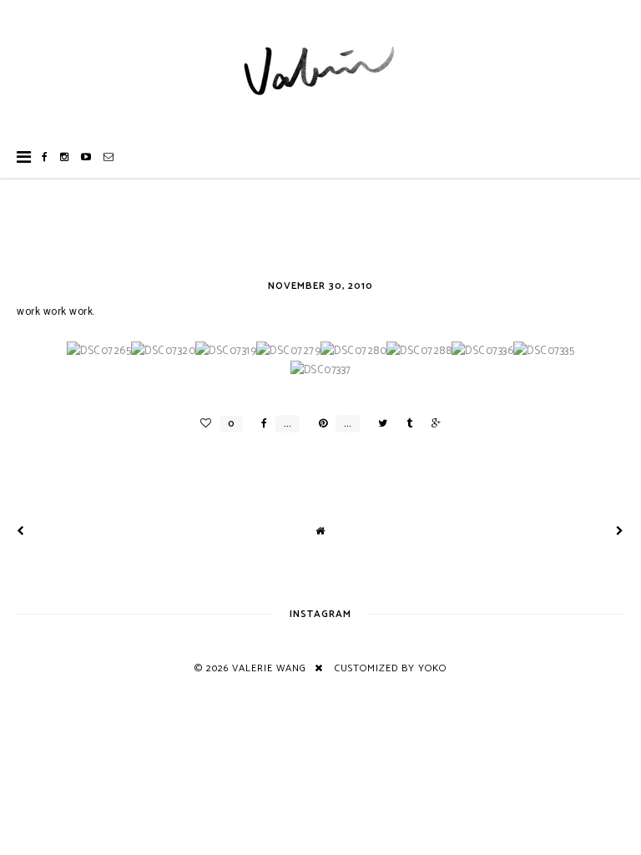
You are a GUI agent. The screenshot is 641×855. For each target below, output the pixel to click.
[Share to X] (378, 424)
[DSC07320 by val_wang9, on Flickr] (163, 351)
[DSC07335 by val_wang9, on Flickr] (543, 351)
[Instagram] (64, 157)
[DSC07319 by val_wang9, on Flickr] (225, 351)
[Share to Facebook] (260, 424)
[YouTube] (86, 157)
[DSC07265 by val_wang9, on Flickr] (99, 351)
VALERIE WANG (269, 668)
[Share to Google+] (432, 424)
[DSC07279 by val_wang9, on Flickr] (288, 351)
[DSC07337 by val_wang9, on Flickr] (320, 370)
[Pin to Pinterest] (318, 424)
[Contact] (108, 157)
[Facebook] (45, 157)
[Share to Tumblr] (405, 424)
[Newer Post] (21, 531)
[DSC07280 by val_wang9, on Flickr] (353, 351)
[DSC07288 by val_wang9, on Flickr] (419, 351)
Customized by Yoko (391, 668)
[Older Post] (620, 531)
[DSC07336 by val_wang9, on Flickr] (482, 351)
